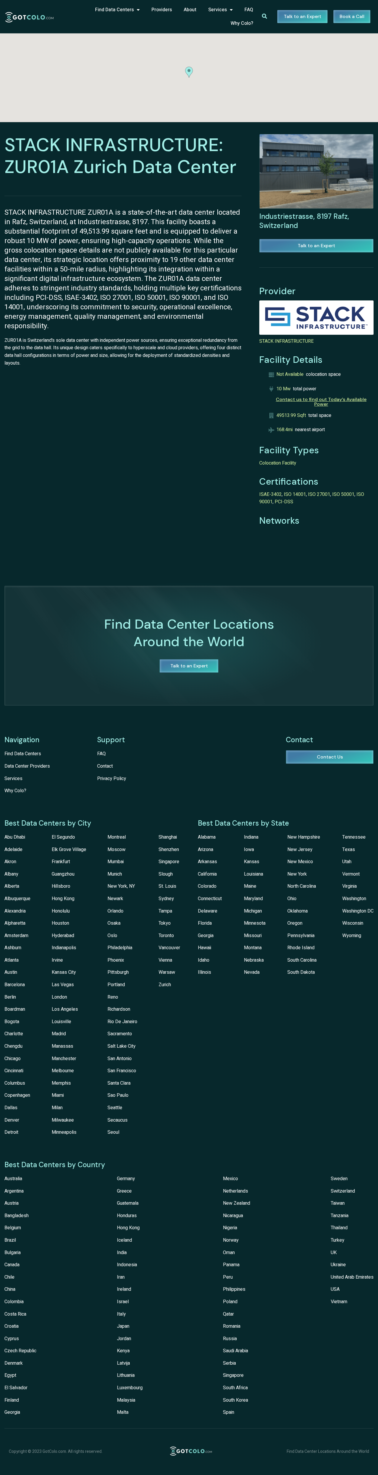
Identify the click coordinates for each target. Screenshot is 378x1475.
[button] (189, 72)
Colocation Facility (277, 463)
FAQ (249, 9)
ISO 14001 (295, 494)
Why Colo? (242, 23)
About (190, 9)
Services (217, 9)
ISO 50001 (343, 494)
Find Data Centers (114, 9)
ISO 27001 (319, 494)
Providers (161, 9)
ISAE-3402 (270, 494)
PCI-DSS (284, 501)
